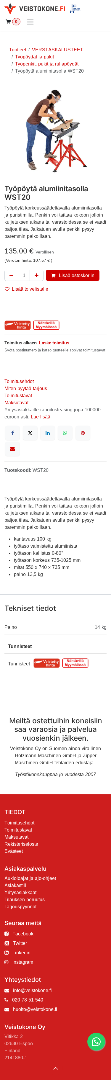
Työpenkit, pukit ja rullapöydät (46, 64)
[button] (56, 1068)
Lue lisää (40, 417)
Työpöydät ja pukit (34, 57)
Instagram (22, 962)
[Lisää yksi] (37, 275)
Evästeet (13, 851)
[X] (30, 433)
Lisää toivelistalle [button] (30, 289)
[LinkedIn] (48, 433)
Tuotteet (17, 50)
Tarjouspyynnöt (20, 906)
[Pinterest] (83, 433)
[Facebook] (12, 433)
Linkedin (21, 952)
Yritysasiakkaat (20, 892)
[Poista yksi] (11, 275)
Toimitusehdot (19, 381)
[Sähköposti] (12, 449)
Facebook (22, 934)
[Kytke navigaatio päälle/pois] (30, 21)
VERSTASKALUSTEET (57, 50)
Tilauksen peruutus (24, 899)
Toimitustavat (18, 395)
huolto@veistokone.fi (35, 1009)
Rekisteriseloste (21, 844)
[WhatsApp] (65, 433)
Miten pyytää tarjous (25, 388)
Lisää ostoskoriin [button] (76, 275)
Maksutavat (16, 402)
